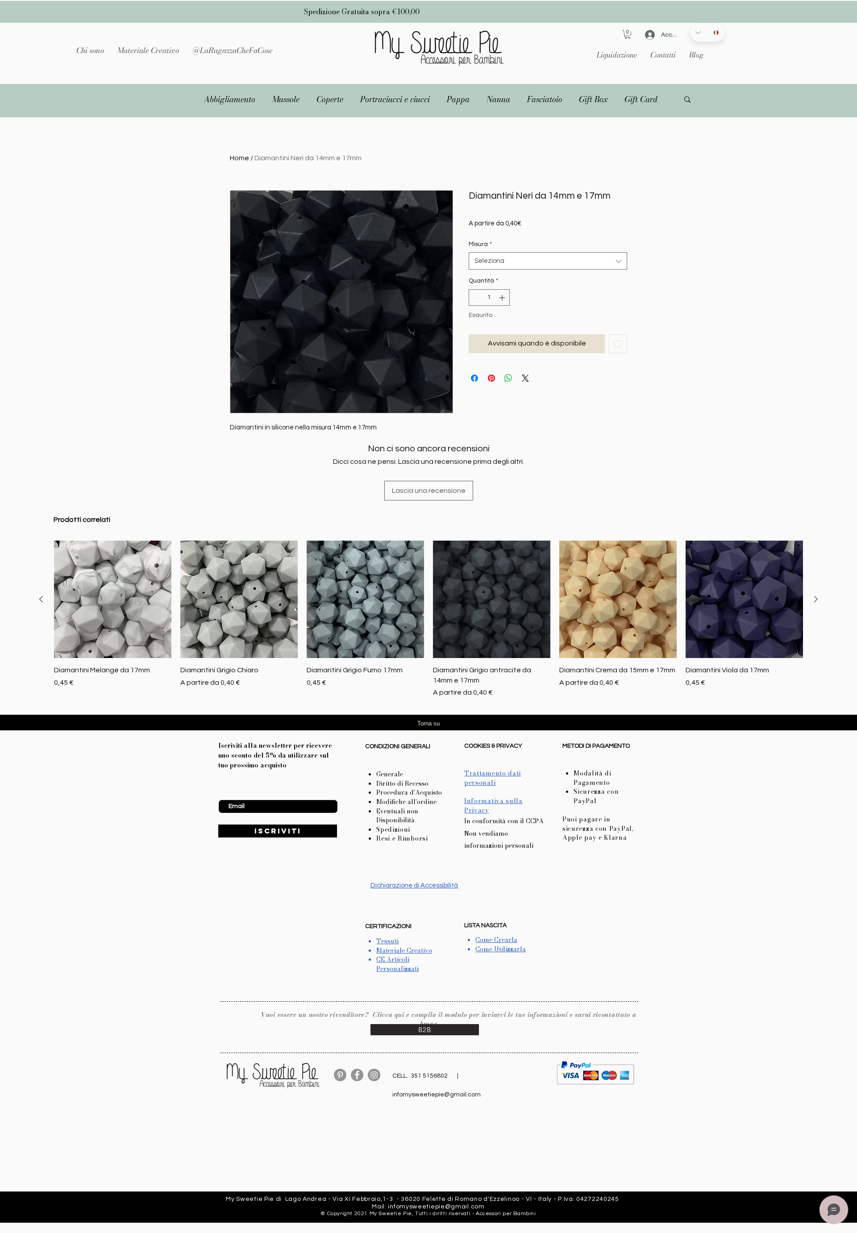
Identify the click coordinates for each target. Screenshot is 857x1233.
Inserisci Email (238, 793)
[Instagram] (374, 1075)
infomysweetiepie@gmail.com (436, 1094)
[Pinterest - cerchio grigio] (340, 1075)
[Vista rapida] (112, 599)
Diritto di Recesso (402, 783)
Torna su (428, 723)
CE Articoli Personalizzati (397, 964)
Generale (389, 774)
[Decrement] (475, 297)
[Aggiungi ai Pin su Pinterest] (491, 378)
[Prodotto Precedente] (41, 599)
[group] (428, 619)
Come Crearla (496, 940)
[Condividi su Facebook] (474, 378)
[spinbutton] (489, 297)
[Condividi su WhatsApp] (508, 378)
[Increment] (502, 297)
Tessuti (387, 941)
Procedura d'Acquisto (409, 792)
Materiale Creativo (404, 950)
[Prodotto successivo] (816, 599)
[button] (148, 50)
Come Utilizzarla (500, 949)
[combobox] (548, 261)
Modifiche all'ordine (406, 802)
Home (239, 158)
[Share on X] (525, 378)
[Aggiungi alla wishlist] (617, 343)
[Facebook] (357, 1075)
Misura (480, 244)
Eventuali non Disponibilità (397, 815)
